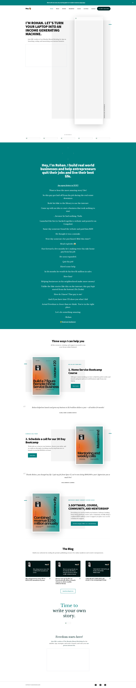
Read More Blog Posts (68, 591)
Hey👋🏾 (28, 8)
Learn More (32, 455)
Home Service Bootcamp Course (85, 371)
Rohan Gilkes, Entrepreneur (104, 111)
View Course (76, 386)
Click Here (82, 2)
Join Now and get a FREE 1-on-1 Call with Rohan (84, 523)
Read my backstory (69, 322)
